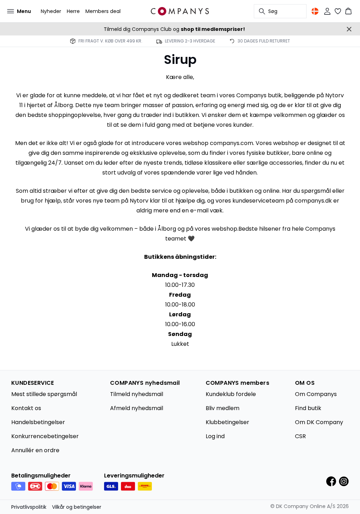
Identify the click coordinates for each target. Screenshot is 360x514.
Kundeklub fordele (231, 394)
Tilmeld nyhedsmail (136, 394)
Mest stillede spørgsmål (44, 394)
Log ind (215, 436)
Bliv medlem (222, 408)
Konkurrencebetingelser (45, 436)
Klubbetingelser (227, 422)
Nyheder (51, 11)
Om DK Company (319, 422)
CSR (300, 436)
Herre (73, 11)
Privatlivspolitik (28, 506)
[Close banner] (349, 29)
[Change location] (315, 11)
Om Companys (316, 394)
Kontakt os (26, 408)
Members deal (103, 11)
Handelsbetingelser (38, 422)
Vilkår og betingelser (76, 506)
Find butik (308, 408)
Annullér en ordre (35, 450)
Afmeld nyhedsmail (136, 408)
